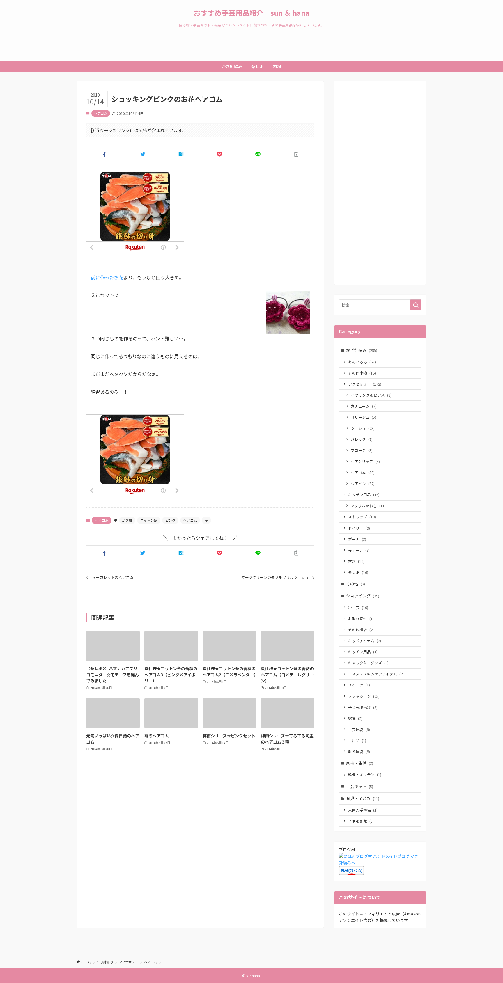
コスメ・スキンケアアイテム (376, 674)
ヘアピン (363, 483)
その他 (355, 584)
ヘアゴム (100, 113)
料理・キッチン (364, 774)
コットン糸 (148, 520)
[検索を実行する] (415, 304)
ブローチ (362, 450)
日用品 (357, 740)
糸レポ (358, 572)
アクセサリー (364, 384)
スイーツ (359, 685)
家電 (355, 718)
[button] (104, 154)
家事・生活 (359, 763)
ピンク (170, 520)
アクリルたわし (368, 505)
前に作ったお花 (107, 277)
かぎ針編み (361, 350)
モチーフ (359, 550)
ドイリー (359, 528)
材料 (356, 561)
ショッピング (362, 596)
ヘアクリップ (365, 461)
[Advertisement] (380, 186)
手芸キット (359, 786)
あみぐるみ (362, 362)
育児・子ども (362, 798)
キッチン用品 (364, 494)
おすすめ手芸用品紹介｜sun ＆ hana (251, 12)
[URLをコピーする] (296, 154)
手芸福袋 (359, 729)
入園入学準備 (363, 810)
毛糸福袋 (359, 751)
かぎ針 (127, 520)
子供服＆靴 (361, 821)
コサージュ (363, 417)
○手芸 (358, 607)
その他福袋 (361, 629)
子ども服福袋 (363, 707)
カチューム (363, 406)
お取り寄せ (361, 618)
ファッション (364, 696)
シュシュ (363, 428)
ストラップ (362, 516)
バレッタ (362, 439)
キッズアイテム (364, 640)
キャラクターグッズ (368, 663)
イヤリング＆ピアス (371, 395)
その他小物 (362, 373)
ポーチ (357, 539)
